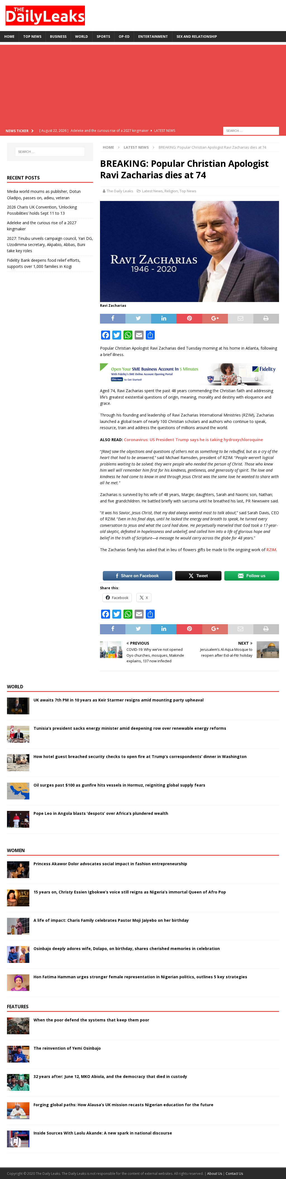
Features (17, 1006)
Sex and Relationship (197, 36)
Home (9, 36)
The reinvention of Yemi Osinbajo (67, 1048)
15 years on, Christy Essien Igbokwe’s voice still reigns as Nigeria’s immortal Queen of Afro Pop (130, 892)
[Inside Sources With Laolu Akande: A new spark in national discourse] (18, 1139)
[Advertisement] (143, 84)
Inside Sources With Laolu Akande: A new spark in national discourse (103, 1133)
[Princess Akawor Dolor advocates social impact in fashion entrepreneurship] (18, 869)
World (81, 36)
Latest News (152, 190)
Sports (103, 36)
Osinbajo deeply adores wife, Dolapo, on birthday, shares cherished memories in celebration (127, 948)
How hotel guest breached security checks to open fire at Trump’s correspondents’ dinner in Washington (140, 756)
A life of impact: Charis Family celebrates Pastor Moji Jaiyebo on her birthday (111, 920)
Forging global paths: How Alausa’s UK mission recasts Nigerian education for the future (123, 1104)
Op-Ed (124, 36)
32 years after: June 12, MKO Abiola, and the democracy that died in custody (110, 1076)
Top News (32, 36)
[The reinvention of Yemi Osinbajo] (18, 1054)
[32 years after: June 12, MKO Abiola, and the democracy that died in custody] (18, 1082)
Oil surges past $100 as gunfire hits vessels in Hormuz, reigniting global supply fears (119, 785)
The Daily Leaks (120, 190)
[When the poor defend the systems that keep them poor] (18, 1025)
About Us (215, 1173)
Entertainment (153, 36)
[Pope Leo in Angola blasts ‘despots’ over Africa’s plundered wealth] (18, 819)
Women (16, 850)
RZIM (271, 549)
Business (58, 36)
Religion (171, 190)
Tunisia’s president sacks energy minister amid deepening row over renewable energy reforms (130, 728)
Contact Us (234, 1173)
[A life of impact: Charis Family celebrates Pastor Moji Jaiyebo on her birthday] (18, 926)
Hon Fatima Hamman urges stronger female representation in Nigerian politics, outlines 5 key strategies (140, 976)
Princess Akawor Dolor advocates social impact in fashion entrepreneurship (110, 863)
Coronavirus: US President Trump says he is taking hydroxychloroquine (193, 439)
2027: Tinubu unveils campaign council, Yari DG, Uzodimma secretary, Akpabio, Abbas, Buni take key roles (50, 245)
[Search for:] (251, 130)
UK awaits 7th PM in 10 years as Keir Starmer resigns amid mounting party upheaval (119, 700)
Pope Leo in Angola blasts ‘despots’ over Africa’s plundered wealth (101, 813)
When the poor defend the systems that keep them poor (91, 1020)
